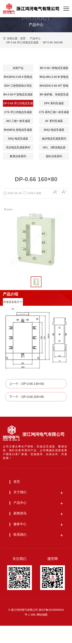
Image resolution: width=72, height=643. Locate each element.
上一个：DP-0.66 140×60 (26, 383)
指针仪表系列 (54, 156)
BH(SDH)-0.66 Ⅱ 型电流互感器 (18, 77)
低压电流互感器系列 (54, 138)
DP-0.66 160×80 (53, 42)
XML (33, 614)
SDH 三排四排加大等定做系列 (18, 86)
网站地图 (42, 614)
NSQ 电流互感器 (18, 138)
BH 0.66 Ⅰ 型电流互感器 (54, 67)
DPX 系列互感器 (54, 103)
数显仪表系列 (18, 156)
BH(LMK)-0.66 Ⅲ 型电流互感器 (54, 77)
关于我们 (19, 492)
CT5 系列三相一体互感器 (54, 112)
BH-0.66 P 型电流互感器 (18, 94)
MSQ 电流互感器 (54, 129)
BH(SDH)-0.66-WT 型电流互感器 (54, 86)
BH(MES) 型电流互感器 (18, 129)
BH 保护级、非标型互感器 (54, 95)
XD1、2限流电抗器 (54, 147)
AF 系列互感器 (54, 120)
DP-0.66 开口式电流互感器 (22, 42)
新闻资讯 (19, 513)
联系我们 (19, 534)
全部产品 (18, 67)
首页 (23, 38)
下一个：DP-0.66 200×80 (26, 396)
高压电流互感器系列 (18, 147)
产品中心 (35, 38)
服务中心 (19, 524)
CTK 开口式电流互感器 (18, 112)
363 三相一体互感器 (18, 120)
